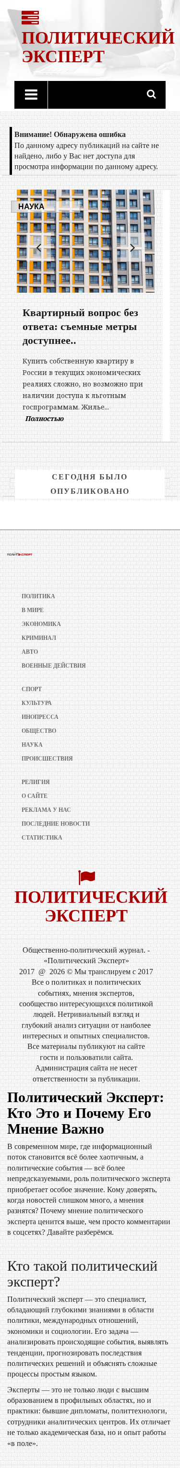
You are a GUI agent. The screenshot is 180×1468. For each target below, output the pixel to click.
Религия (36, 782)
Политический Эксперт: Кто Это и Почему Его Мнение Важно (85, 1113)
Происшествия (47, 758)
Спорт (32, 689)
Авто (30, 652)
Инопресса (40, 717)
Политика (38, 596)
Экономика (41, 624)
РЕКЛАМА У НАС (46, 810)
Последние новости (56, 823)
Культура (37, 703)
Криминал (39, 638)
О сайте (35, 796)
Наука (31, 207)
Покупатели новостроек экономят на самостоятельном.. (80, 326)
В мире (33, 610)
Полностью (114, 406)
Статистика (42, 837)
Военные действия (54, 665)
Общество (39, 731)
